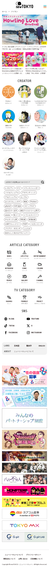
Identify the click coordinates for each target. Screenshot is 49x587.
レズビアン (9, 188)
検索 (42, 182)
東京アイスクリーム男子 (29, 211)
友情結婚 (32, 219)
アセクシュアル (11, 197)
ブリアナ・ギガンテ (12, 228)
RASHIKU (9, 302)
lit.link (11, 319)
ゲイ (18, 188)
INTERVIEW (9, 269)
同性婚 (23, 219)
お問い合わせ (23, 559)
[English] (42, 345)
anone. (7, 215)
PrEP (25, 224)
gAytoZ (8, 206)
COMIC (24, 269)
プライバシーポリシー (33, 555)
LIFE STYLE (24, 257)
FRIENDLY (24, 302)
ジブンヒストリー (30, 215)
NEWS (9, 257)
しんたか (27, 228)
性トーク (17, 215)
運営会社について (9, 559)
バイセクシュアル (12, 193)
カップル (23, 197)
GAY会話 (17, 206)
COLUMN (40, 269)
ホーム (4, 11)
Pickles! (33, 202)
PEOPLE (9, 281)
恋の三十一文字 (11, 211)
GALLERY (24, 281)
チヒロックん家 (11, 219)
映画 (25, 202)
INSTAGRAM (36, 332)
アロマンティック (29, 193)
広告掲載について (37, 559)
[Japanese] (16, 345)
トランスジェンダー (31, 188)
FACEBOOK (13, 332)
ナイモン (14, 11)
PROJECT (40, 302)
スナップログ (29, 206)
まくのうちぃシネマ (12, 202)
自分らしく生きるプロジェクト (17, 233)
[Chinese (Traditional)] (29, 345)
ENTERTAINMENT (40, 257)
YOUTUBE (35, 319)
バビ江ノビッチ (36, 224)
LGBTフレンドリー (12, 224)
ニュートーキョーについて (24, 351)
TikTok (11, 326)
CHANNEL (39, 281)
